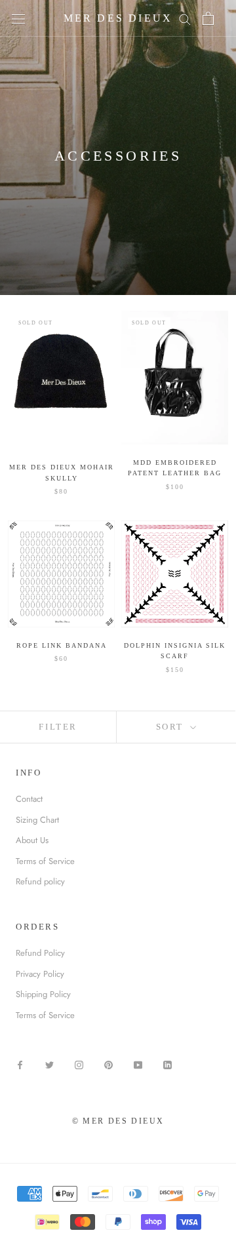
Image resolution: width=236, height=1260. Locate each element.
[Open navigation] (18, 19)
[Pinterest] (108, 1064)
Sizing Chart (37, 820)
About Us (32, 840)
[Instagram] (79, 1064)
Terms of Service (45, 861)
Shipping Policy (43, 994)
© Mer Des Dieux (118, 1121)
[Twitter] (49, 1064)
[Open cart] (208, 18)
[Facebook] (20, 1064)
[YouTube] (138, 1064)
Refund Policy (40, 953)
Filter (58, 727)
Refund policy (40, 881)
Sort (171, 727)
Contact (29, 799)
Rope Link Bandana (61, 645)
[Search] (185, 18)
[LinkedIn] (167, 1064)
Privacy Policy (40, 974)
